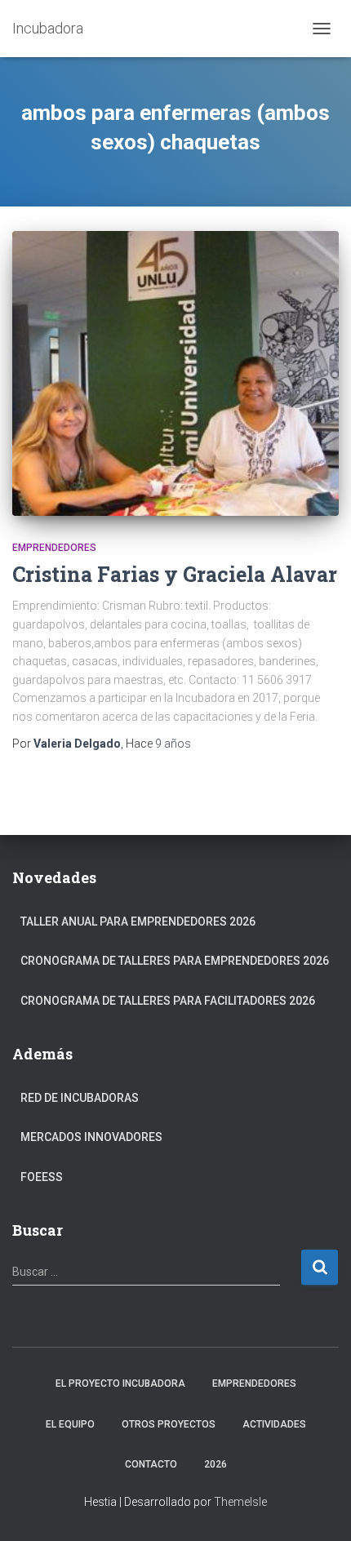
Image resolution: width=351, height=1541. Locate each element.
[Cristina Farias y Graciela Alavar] (175, 373)
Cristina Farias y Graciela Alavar (174, 574)
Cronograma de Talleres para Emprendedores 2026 (174, 960)
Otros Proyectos (168, 1424)
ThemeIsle (240, 1501)
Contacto (151, 1464)
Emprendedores (54, 547)
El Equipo (70, 1424)
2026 (215, 1464)
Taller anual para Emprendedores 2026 (137, 921)
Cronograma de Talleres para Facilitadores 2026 (167, 1000)
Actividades (274, 1424)
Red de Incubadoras (79, 1097)
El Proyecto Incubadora (120, 1383)
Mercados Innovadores (91, 1137)
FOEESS (41, 1177)
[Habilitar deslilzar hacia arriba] (319, 1508)
